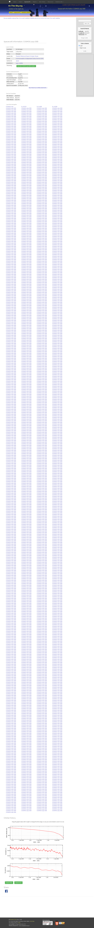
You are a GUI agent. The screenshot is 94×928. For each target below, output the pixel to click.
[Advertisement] (38, 29)
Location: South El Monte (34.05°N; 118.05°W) (73, 5)
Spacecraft (17, 12)
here (19, 922)
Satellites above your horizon (37, 18)
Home (10, 12)
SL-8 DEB (39, 106)
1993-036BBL (19, 63)
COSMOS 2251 (9, 106)
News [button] (14, 1)
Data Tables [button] (42, 1)
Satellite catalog (26, 12)
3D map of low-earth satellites (52, 18)
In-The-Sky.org (16, 6)
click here (32, 921)
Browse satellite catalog (10, 18)
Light (81, 45)
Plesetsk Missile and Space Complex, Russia (27, 56)
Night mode (83, 48)
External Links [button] (59, 1)
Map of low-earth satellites (23, 18)
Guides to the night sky (16, 9)
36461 (17, 61)
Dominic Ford (13, 919)
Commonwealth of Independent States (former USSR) (29, 58)
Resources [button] (50, 1)
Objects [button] (35, 1)
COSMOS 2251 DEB (11, 108)
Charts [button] (20, 1)
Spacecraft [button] (27, 1)
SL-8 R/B (23, 106)
